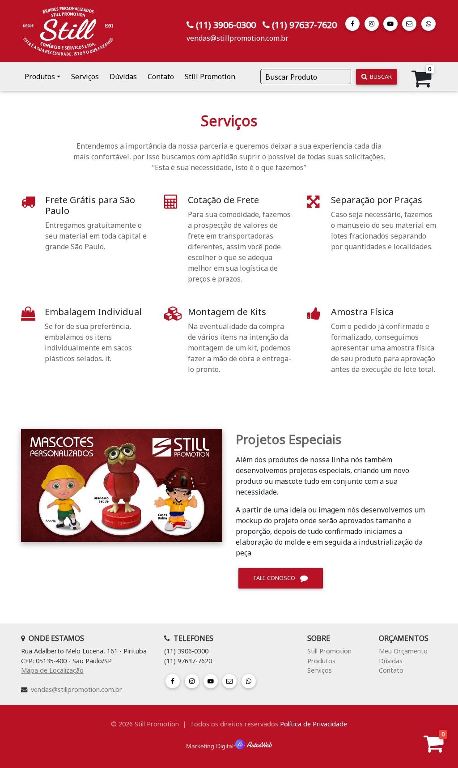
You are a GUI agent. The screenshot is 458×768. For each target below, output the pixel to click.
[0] (434, 748)
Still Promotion (210, 76)
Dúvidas (123, 76)
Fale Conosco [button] (275, 578)
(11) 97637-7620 (304, 25)
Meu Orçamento (403, 651)
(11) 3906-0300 (226, 25)
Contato (161, 76)
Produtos (321, 661)
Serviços (85, 76)
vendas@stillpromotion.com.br (237, 38)
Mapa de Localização (52, 670)
